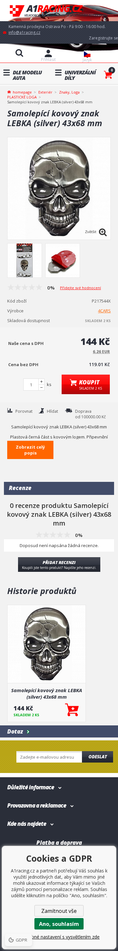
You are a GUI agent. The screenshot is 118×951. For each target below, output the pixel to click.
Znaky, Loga (69, 92)
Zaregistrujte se (103, 38)
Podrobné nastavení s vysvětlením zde (59, 937)
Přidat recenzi (59, 564)
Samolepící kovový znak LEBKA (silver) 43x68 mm (46, 693)
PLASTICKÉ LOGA (22, 97)
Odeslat (97, 757)
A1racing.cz (59, 10)
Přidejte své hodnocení (80, 287)
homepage (22, 92)
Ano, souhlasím (59, 924)
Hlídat (52, 411)
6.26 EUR (101, 351)
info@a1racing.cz (24, 32)
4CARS (104, 311)
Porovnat (23, 411)
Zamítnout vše (59, 910)
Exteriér (45, 92)
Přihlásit (48, 59)
